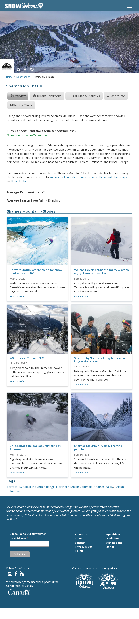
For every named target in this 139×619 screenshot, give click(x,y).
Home (9, 76)
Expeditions (113, 534)
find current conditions (64, 177)
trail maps (120, 177)
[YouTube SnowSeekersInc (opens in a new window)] (22, 573)
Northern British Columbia (74, 487)
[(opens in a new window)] (18, 69)
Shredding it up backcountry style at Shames (35, 447)
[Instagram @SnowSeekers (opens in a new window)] (10, 573)
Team (79, 538)
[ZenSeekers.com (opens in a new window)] (108, 580)
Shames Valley (103, 487)
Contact (80, 542)
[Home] (25, 5)
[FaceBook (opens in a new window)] (15, 573)
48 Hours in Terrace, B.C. (27, 358)
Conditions (112, 538)
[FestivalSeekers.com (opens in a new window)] (84, 580)
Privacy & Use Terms (84, 548)
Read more (16, 296)
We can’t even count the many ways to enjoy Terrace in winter (101, 271)
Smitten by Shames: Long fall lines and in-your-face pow (101, 359)
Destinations (23, 76)
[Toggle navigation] (130, 5)
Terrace (12, 487)
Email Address (19, 538)
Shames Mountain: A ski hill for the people (98, 447)
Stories (110, 546)
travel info (19, 181)
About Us (81, 534)
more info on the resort (96, 177)
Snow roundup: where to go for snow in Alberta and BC (36, 271)
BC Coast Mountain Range (37, 487)
